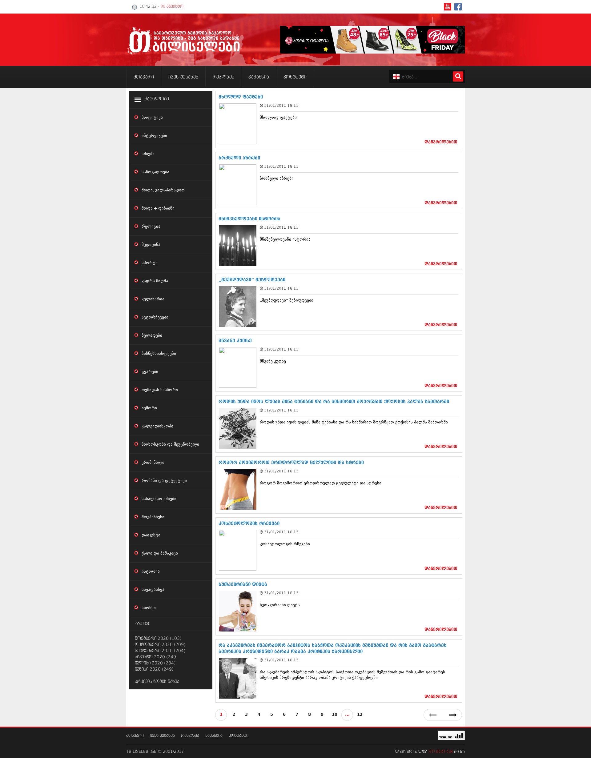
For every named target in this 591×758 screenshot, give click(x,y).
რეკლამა (190, 736)
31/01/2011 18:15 (281, 105)
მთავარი (135, 736)
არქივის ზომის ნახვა (157, 682)
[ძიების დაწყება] (458, 76)
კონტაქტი (238, 736)
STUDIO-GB (440, 752)
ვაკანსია (214, 736)
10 (334, 715)
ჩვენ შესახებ (162, 736)
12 (360, 715)
